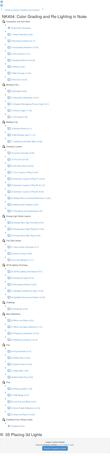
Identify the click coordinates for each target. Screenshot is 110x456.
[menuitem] (1, 6)
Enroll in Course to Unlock (55, 448)
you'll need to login (66, 444)
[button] (1, 2)
